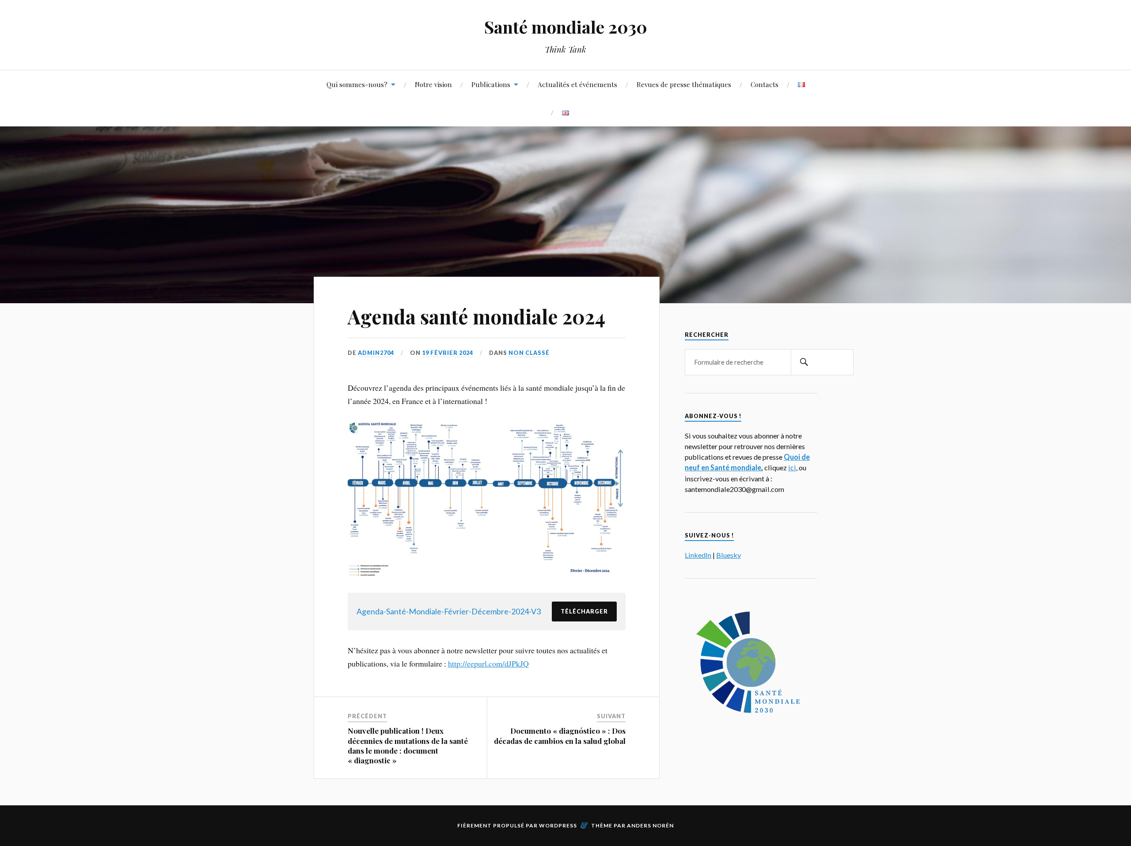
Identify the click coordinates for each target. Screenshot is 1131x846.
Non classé (529, 352)
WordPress (558, 825)
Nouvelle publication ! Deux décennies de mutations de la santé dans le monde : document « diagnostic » (408, 745)
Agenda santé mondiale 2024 (476, 316)
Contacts (764, 84)
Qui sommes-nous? (356, 84)
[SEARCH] (804, 362)
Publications (490, 84)
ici (792, 467)
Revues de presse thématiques (684, 84)
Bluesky (728, 555)
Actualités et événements (577, 84)
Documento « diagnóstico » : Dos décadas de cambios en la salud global (560, 735)
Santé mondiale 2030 (565, 26)
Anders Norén (650, 825)
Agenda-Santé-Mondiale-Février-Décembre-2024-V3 (449, 611)
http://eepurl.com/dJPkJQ (488, 663)
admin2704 (376, 352)
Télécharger (584, 611)
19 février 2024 (447, 352)
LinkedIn (698, 555)
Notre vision (433, 84)
